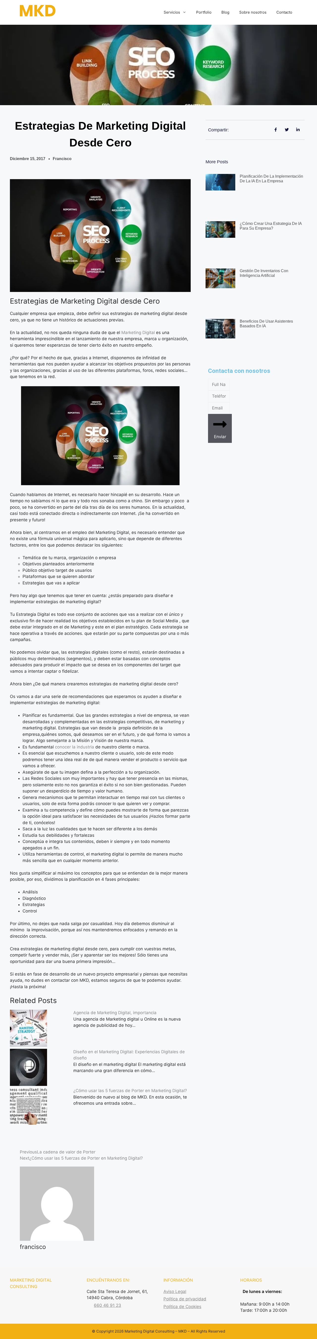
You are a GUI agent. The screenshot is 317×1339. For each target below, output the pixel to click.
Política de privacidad (184, 1298)
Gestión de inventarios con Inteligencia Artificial (264, 273)
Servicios (172, 12)
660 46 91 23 (107, 1305)
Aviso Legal (174, 1291)
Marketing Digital (138, 332)
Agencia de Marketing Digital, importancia (115, 1012)
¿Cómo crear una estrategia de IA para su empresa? (271, 225)
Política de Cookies (182, 1306)
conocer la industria (74, 746)
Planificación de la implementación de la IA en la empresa (271, 178)
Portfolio (203, 12)
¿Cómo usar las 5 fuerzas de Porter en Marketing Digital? (130, 1090)
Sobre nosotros (252, 12)
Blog (225, 12)
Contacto (284, 12)
